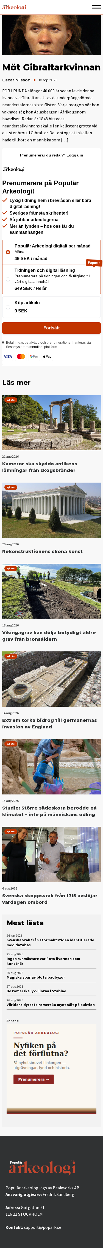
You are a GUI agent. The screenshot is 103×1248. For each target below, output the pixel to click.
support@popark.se (42, 1227)
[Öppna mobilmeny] (96, 7)
